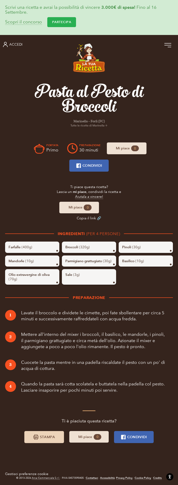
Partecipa (61, 22)
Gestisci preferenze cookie (26, 474)
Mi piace (126, 148)
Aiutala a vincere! (89, 197)
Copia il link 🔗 (89, 218)
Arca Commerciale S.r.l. (46, 477)
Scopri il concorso (23, 22)
